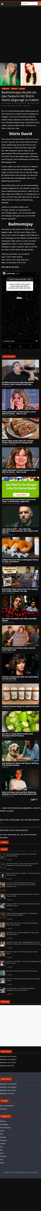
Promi (2, 1153)
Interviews (3, 1140)
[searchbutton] (39, 3)
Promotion (3, 1156)
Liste (1, 1147)
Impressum (3, 1109)
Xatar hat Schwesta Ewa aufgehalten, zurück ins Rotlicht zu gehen (20, 809)
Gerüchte (22, 88)
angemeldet (12, 835)
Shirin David (26, 105)
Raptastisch (5, 88)
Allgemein (14, 88)
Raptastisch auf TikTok (7, 1065)
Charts (2, 1131)
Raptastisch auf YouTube (8, 1062)
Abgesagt (4, 105)
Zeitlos (2, 1163)
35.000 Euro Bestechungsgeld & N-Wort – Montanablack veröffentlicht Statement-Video (21, 914)
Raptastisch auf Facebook (8, 1056)
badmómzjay (10, 105)
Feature (20, 105)
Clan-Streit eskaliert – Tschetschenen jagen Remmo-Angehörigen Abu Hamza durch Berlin (20, 989)
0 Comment (32, 103)
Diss (16, 105)
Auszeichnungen (5, 1127)
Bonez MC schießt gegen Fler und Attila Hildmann (20, 821)
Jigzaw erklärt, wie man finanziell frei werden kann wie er (22, 971)
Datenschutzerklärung (7, 1105)
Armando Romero (21, 103)
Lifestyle (2, 1143)
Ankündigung (4, 1124)
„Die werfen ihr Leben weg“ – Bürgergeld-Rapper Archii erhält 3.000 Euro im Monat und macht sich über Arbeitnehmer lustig (23, 943)
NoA (1, 1150)
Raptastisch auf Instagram (8, 1059)
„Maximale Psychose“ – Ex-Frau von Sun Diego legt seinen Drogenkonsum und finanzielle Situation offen (22, 864)
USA (1, 1159)
